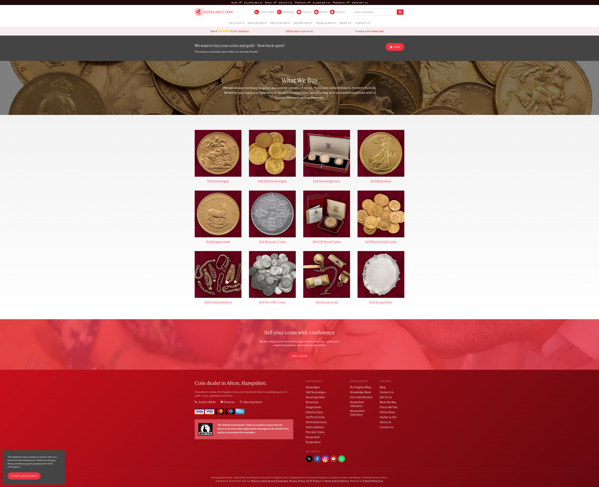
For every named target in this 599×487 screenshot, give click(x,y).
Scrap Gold (312, 437)
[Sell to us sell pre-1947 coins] (272, 274)
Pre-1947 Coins (315, 432)
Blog (382, 387)
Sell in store (292, 31)
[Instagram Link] (325, 458)
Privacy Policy (297, 480)
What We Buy (388, 402)
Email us (229, 402)
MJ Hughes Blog (360, 387)
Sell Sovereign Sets (326, 181)
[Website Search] (400, 12)
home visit (378, 31)
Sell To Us (386, 397)
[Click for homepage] (214, 11)
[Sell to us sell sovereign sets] (326, 153)
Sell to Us (299, 356)
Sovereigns (313, 387)
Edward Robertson (373, 480)
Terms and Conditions (337, 480)
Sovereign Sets (315, 397)
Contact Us (387, 392)
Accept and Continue (24, 476)
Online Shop (387, 412)
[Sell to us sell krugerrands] (218, 214)
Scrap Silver (313, 442)
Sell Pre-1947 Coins (272, 302)
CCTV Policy (313, 480)
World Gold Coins (316, 422)
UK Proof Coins (315, 417)
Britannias (312, 402)
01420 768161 (207, 402)
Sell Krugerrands (218, 241)
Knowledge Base (360, 392)
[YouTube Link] (333, 458)
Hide (397, 47)
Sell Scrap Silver (380, 302)
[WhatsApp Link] (341, 458)
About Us (385, 422)
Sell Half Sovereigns (272, 181)
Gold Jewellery (315, 427)
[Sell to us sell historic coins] (272, 214)
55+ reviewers (241, 31)
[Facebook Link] (317, 458)
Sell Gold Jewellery (218, 302)
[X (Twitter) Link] (309, 458)
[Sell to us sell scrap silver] (381, 274)
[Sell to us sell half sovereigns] (272, 153)
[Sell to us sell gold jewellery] (218, 274)
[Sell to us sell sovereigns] (218, 153)
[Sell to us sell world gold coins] (381, 214)
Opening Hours (252, 402)
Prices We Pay (388, 407)
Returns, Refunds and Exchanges (269, 480)
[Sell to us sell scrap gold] (326, 274)
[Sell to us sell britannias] (381, 153)
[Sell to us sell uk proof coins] (326, 214)
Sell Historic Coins (272, 241)
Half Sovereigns (316, 392)
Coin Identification (361, 397)
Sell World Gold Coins (381, 241)
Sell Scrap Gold (327, 302)
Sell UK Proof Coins (326, 241)
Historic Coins (314, 412)
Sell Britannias (380, 181)
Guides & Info (388, 417)
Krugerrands (313, 407)
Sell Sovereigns (218, 181)
